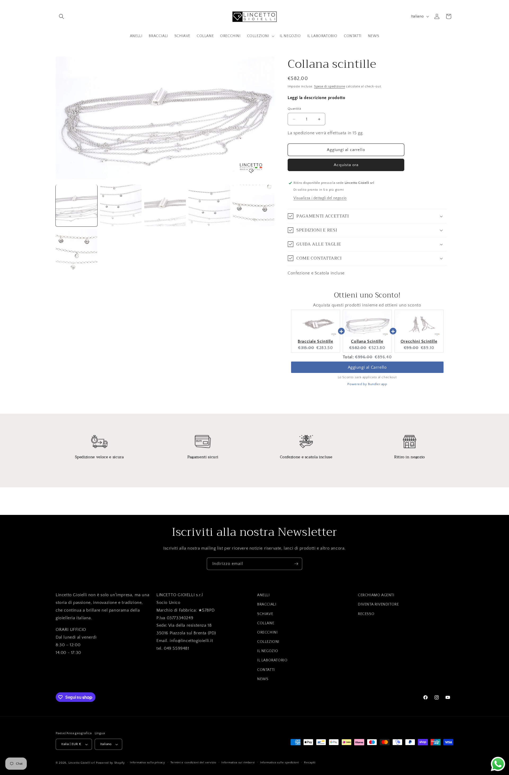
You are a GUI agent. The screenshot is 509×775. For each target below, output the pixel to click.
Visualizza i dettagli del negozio (320, 198)
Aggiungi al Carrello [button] (367, 367)
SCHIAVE (265, 614)
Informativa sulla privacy (147, 762)
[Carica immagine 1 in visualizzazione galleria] (76, 205)
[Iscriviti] (296, 564)
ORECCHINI (267, 632)
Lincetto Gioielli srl (81, 762)
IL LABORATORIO (272, 660)
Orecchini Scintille (419, 341)
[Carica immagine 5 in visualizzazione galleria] (253, 205)
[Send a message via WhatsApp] (498, 764)
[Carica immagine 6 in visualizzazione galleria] (76, 249)
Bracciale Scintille (315, 341)
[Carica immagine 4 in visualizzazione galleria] (209, 205)
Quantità (294, 108)
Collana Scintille (367, 341)
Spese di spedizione (329, 86)
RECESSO (366, 614)
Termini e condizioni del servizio (193, 762)
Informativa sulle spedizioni (279, 762)
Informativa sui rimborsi (238, 762)
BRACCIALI (266, 604)
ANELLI (263, 595)
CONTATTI (266, 670)
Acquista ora (346, 165)
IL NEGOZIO (267, 651)
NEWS (262, 679)
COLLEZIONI (268, 642)
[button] (61, 16)
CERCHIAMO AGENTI (376, 595)
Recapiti (309, 762)
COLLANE (265, 623)
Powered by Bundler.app (367, 384)
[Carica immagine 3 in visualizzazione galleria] (165, 205)
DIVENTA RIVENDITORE (378, 604)
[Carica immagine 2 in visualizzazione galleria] (121, 205)
